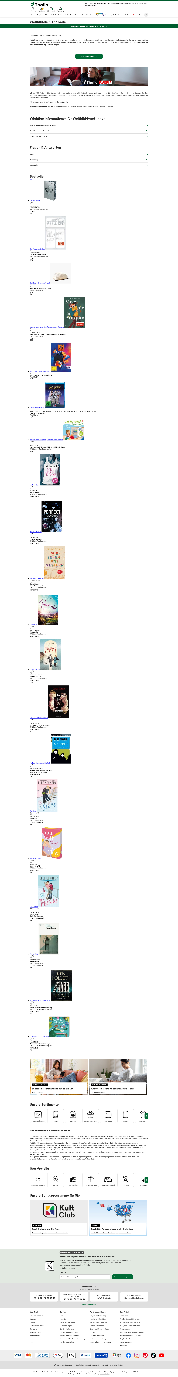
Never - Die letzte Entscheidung (40, 1000)
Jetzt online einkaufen (89, 56)
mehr (31, 179)
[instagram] (136, 1355)
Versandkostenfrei (108, 1180)
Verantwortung (35, 1332)
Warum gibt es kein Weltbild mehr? (43, 125)
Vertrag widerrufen (89, 1304)
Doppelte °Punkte (38, 1180)
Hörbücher (143, 1116)
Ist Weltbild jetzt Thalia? (39, 136)
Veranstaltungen (126, 1342)
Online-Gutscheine (97, 1326)
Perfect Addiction (36, 532)
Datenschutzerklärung (98, 1339)
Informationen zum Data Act (100, 1342)
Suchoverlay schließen (123, 3)
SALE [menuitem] (135, 15)
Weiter (146, 15)
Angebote (143, 1180)
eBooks (125, 1116)
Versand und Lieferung (98, 1322)
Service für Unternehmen (69, 1335)
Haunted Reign (35, 200)
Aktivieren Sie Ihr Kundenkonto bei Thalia (118, 1077)
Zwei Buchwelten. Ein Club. (59, 1218)
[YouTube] (161, 1355)
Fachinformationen (37, 1326)
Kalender (73, 1116)
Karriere (33, 1319)
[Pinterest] (145, 1355)
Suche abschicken (90, 5)
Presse (32, 1322)
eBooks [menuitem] (76, 15)
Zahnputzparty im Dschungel (39, 1036)
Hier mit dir (34, 625)
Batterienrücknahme (67, 1322)
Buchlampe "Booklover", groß (40, 283)
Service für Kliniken (67, 1342)
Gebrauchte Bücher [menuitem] (65, 15)
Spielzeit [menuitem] (99, 15)
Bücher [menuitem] (33, 15)
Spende (55, 1180)
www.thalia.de (103, 1136)
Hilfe (61, 1316)
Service (63, 1312)
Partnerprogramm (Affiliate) (130, 1335)
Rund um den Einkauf (98, 1312)
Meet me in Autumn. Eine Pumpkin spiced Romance (47, 327)
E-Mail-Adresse (65, 1273)
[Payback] (101, 1355)
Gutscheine (34, 165)
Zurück (31, 1116)
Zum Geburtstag (90, 1180)
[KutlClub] (117, 1355)
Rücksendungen (66, 1326)
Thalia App (124, 1316)
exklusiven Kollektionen (122, 1145)
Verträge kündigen (97, 1335)
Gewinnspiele (73, 1180)
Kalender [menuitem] (128, 15)
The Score (33, 811)
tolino (32, 154)
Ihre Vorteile (124, 1312)
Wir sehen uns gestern (37, 578)
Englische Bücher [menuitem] (43, 15)
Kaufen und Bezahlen (98, 1319)
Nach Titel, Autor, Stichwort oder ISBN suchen (100, 3)
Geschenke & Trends (90, 1116)
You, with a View (36, 859)
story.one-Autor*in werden (130, 1326)
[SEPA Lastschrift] (42, 1355)
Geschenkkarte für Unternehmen (132, 1332)
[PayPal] (85, 1355)
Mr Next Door (35, 485)
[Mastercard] (28, 1355)
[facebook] (128, 1355)
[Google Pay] (58, 1355)
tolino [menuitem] (83, 15)
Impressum (34, 1339)
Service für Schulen (67, 1329)
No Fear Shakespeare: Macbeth (40, 763)
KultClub (123, 1345)
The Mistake (34, 907)
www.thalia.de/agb (63, 1159)
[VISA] (18, 1355)
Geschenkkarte (125, 1329)
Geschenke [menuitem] (143, 15)
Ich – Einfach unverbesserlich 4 (40, 371)
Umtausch (125, 1180)
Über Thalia (34, 1312)
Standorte (33, 1329)
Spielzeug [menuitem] (108, 15)
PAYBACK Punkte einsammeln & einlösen (118, 1218)
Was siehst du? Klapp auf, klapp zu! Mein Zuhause (46, 440)
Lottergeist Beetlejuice (37, 407)
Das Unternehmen (36, 1316)
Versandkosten (104, 1374)
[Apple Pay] (71, 1355)
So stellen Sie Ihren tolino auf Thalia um (59, 1077)
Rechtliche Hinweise (67, 1268)
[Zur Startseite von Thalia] (40, 4)
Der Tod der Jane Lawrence (39, 718)
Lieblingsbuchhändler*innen (130, 1322)
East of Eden (34, 954)
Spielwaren (108, 1116)
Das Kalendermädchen (37, 249)
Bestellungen (35, 160)
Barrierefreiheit (35, 1335)
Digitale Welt (125, 1339)
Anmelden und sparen (122, 1277)
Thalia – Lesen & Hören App (130, 1319)
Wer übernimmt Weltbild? (39, 131)
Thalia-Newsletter (105, 1152)
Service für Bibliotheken (69, 1332)
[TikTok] (153, 1355)
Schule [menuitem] (54, 15)
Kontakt (63, 1319)
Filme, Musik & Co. (38, 1116)
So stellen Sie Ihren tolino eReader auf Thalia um (89, 26)
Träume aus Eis (35, 669)
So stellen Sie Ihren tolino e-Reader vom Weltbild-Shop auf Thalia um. (87, 107)
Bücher (55, 1116)
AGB (31, 1342)
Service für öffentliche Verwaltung (72, 1339)
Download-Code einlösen (99, 1329)
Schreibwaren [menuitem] (118, 15)
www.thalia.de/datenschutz (84, 1159)
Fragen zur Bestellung (98, 1316)
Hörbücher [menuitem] (90, 15)
